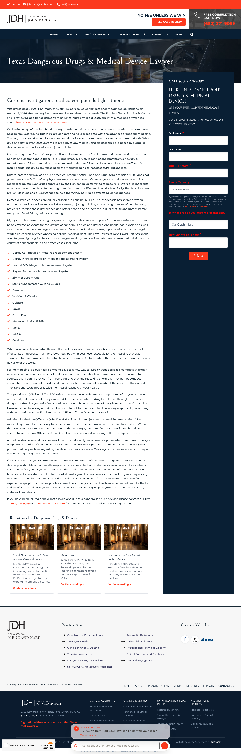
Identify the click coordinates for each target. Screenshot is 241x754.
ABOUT (69, 34)
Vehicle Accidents (102, 701)
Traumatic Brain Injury (170, 723)
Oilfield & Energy (135, 701)
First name (176, 133)
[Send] (164, 745)
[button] (191, 34)
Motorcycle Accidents (102, 720)
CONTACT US (160, 34)
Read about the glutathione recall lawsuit (42, 122)
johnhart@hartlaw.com (49, 503)
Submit (198, 256)
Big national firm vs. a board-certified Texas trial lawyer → (49, 724)
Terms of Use (203, 206)
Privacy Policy (191, 206)
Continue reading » (24, 588)
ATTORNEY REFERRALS (131, 34)
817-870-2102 (29, 715)
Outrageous (67, 555)
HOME (54, 34)
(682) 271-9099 (20, 503)
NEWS (178, 34)
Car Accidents (98, 715)
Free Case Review (169, 21)
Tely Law (215, 742)
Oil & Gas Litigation (134, 720)
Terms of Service (149, 751)
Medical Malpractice (202, 709)
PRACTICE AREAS (95, 34)
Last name (176, 149)
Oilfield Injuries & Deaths (137, 706)
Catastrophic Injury (168, 709)
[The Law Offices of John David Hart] (41, 703)
